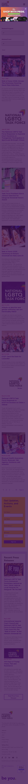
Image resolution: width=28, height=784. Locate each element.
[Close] (25, 9)
